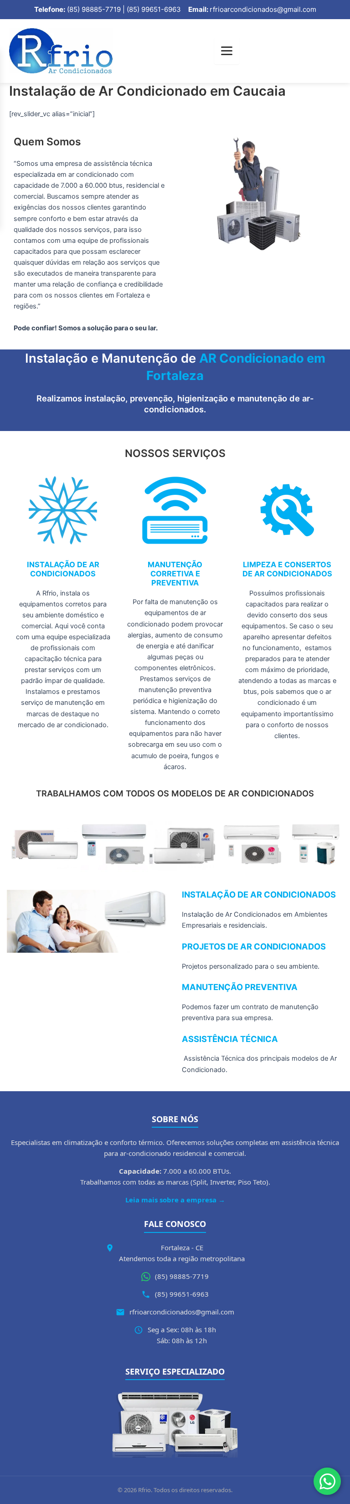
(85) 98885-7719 (182, 1276)
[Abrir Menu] (226, 50)
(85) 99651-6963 (182, 1294)
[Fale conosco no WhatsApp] (327, 1481)
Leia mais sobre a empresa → (175, 1199)
